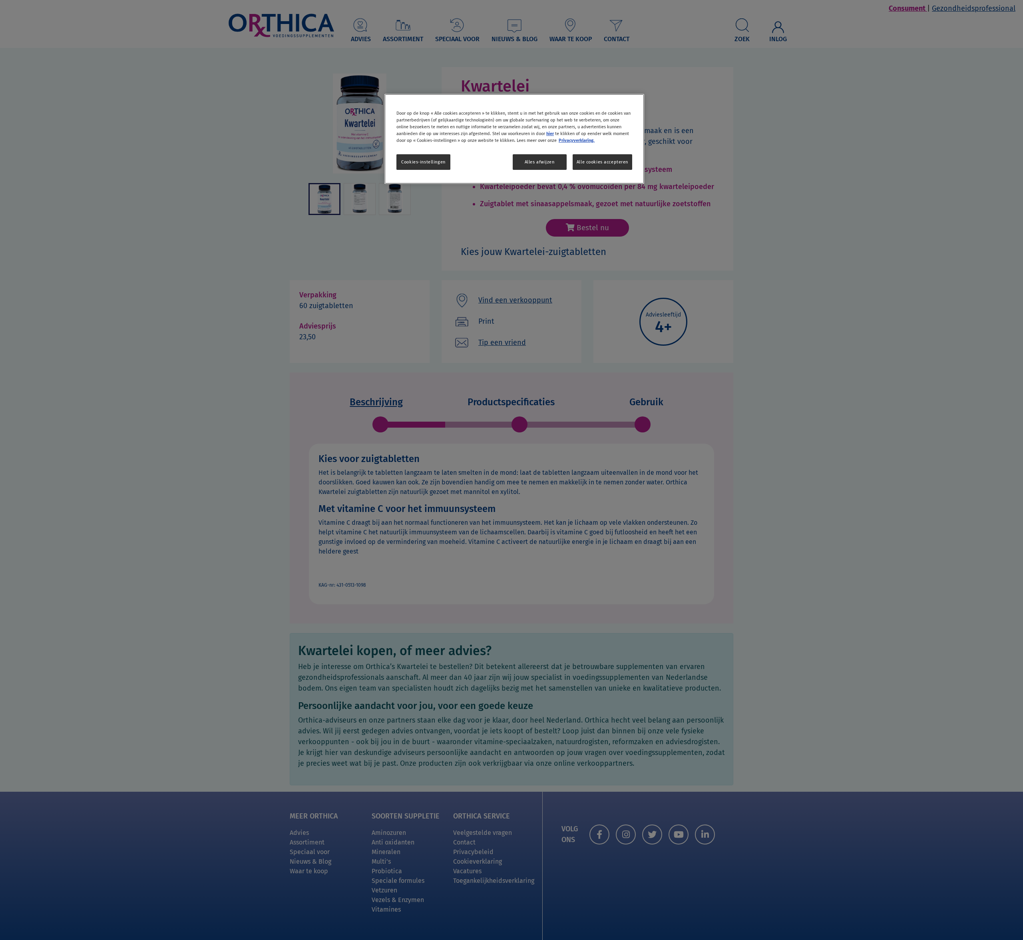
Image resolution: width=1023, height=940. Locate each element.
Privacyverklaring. (577, 140)
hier (550, 133)
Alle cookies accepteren (602, 162)
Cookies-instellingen (423, 162)
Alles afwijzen (540, 162)
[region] (514, 139)
